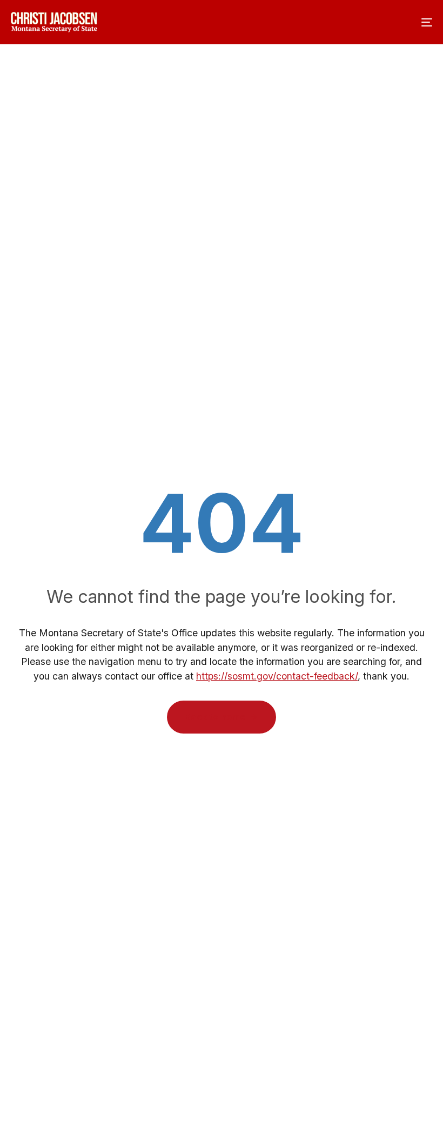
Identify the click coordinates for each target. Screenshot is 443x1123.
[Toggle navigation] (362, 22)
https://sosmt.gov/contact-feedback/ (277, 676)
